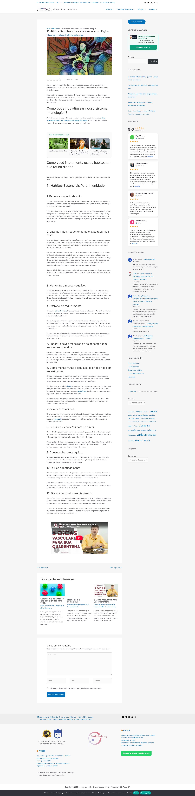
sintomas (143, 430)
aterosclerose (143, 415)
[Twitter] (148, 3)
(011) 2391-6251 (96, 2)
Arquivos (131, 399)
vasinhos (131, 441)
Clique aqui (132, 391)
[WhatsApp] (157, 3)
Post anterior (42, 568)
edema (129, 422)
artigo (130, 415)
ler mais (150, 156)
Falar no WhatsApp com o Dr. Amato (136, 753)
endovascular (144, 422)
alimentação (131, 412)
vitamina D (58, 419)
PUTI (134, 274)
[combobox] (137, 61)
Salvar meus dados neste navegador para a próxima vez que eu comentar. (75, 688)
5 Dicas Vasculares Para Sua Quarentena (105, 601)
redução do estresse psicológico (75, 120)
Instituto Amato (45, 719)
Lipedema (80, 604)
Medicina (61, 35)
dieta (137, 418)
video (147, 440)
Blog (57, 605)
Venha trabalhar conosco (83, 719)
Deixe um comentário (47, 605)
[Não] (192, 793)
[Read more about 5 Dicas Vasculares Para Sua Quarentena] (106, 590)
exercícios (59, 120)
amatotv (139, 412)
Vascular (112, 604)
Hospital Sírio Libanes (85, 717)
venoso (138, 440)
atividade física (60, 311)
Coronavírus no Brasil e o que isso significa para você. (52, 601)
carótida (152, 415)
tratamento (151, 430)
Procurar (131, 57)
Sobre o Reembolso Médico (63, 719)
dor (140, 418)
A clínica (109, 9)
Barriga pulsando (150, 259)
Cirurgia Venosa (133, 367)
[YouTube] (154, 3)
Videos (96, 607)
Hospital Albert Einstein (67, 717)
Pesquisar (153, 61)
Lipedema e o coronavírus (73, 601)
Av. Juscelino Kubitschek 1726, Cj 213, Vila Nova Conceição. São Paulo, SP (63, 2)
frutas (69, 386)
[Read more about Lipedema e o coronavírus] (79, 590)
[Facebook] (145, 3)
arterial (153, 411)
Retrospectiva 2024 (44, 761)
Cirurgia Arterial (134, 363)
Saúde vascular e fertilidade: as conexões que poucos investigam (143, 276)
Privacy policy (145, 793)
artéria (135, 415)
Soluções (141, 9)
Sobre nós (54, 717)
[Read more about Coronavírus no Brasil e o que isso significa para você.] (52, 590)
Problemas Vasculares (125, 9)
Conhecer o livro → (143, 47)
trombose (132, 435)
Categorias (132, 456)
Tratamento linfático (135, 370)
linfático (135, 426)
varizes (142, 434)
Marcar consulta (136, 22)
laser (130, 426)
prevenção (132, 430)
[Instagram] (151, 3)
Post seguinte (116, 568)
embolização (136, 422)
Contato (152, 9)
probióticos (82, 391)
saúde (138, 430)
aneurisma (146, 412)
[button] (113, 9)
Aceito (136, 793)
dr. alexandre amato (148, 418)
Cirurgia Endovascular (136, 373)
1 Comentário (51, 35)
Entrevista (152, 422)
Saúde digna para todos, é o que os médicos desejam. (145, 301)
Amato (42, 751)
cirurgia (131, 418)
